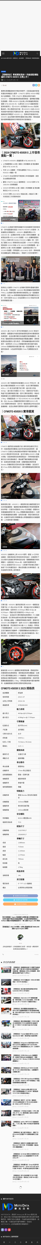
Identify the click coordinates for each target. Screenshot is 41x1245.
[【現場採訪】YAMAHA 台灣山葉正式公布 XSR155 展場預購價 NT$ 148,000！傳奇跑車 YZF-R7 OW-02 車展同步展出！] (6, 1092)
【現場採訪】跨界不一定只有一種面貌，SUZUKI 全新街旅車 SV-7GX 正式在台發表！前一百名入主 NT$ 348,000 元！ (25, 1102)
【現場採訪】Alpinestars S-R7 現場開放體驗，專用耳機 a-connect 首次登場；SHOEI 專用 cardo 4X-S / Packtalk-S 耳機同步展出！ (26, 999)
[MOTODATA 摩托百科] (20, 53)
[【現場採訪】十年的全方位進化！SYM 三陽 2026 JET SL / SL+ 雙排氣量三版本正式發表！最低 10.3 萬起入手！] (6, 1113)
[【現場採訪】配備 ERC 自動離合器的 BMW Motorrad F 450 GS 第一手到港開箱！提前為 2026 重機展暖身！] (6, 1145)
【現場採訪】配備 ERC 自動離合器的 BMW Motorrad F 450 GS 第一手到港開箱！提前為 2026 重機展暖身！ (25, 1145)
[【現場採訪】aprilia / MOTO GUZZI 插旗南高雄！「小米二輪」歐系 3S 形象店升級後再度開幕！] (6, 1124)
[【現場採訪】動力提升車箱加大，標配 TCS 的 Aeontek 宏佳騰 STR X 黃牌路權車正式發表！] (6, 1135)
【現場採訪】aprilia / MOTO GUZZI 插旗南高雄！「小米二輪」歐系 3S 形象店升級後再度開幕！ (26, 1123)
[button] (1, 223)
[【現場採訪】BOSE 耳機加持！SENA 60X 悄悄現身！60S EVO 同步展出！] (6, 982)
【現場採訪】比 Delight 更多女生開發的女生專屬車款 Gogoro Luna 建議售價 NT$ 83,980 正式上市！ (26, 1156)
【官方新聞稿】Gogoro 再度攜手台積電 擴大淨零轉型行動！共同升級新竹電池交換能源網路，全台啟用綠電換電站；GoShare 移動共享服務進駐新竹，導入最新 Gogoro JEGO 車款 (20, 919)
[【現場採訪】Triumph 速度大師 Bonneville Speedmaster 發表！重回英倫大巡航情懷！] (6, 1036)
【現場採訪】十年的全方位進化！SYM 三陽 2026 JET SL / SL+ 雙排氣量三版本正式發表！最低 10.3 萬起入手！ (26, 1113)
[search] (37, 53)
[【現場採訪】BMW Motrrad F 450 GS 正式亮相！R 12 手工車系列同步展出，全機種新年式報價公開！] (6, 1070)
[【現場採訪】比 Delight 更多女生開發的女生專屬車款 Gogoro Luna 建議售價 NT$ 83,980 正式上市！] (6, 1156)
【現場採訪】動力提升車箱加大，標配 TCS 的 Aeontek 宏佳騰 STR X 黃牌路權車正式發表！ (25, 1134)
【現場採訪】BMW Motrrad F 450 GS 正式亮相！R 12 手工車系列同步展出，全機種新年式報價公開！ (26, 1070)
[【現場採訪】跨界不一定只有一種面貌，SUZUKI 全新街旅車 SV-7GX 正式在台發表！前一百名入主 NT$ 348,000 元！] (6, 1102)
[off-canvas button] (3, 53)
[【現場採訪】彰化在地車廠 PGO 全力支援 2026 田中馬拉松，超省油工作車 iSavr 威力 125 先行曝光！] (6, 1177)
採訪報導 (3, 71)
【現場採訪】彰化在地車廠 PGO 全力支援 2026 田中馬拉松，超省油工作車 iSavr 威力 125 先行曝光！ (25, 1177)
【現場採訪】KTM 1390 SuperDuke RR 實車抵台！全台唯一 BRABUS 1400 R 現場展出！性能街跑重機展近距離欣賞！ (26, 1080)
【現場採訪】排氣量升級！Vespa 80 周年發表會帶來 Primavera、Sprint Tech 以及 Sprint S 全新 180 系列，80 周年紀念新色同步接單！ (26, 1166)
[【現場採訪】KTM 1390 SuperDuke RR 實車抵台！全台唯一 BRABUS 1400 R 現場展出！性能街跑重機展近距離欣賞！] (6, 1081)
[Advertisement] (20, 28)
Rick (4, 80)
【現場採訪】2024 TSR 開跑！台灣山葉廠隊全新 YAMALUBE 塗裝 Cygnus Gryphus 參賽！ (20, 927)
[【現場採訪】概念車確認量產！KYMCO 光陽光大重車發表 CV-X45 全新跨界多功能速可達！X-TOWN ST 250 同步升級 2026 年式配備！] (6, 1023)
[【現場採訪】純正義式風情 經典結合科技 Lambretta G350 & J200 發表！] (6, 991)
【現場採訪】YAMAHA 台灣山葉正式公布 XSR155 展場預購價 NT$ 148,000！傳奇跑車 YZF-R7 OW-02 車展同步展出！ (25, 1091)
